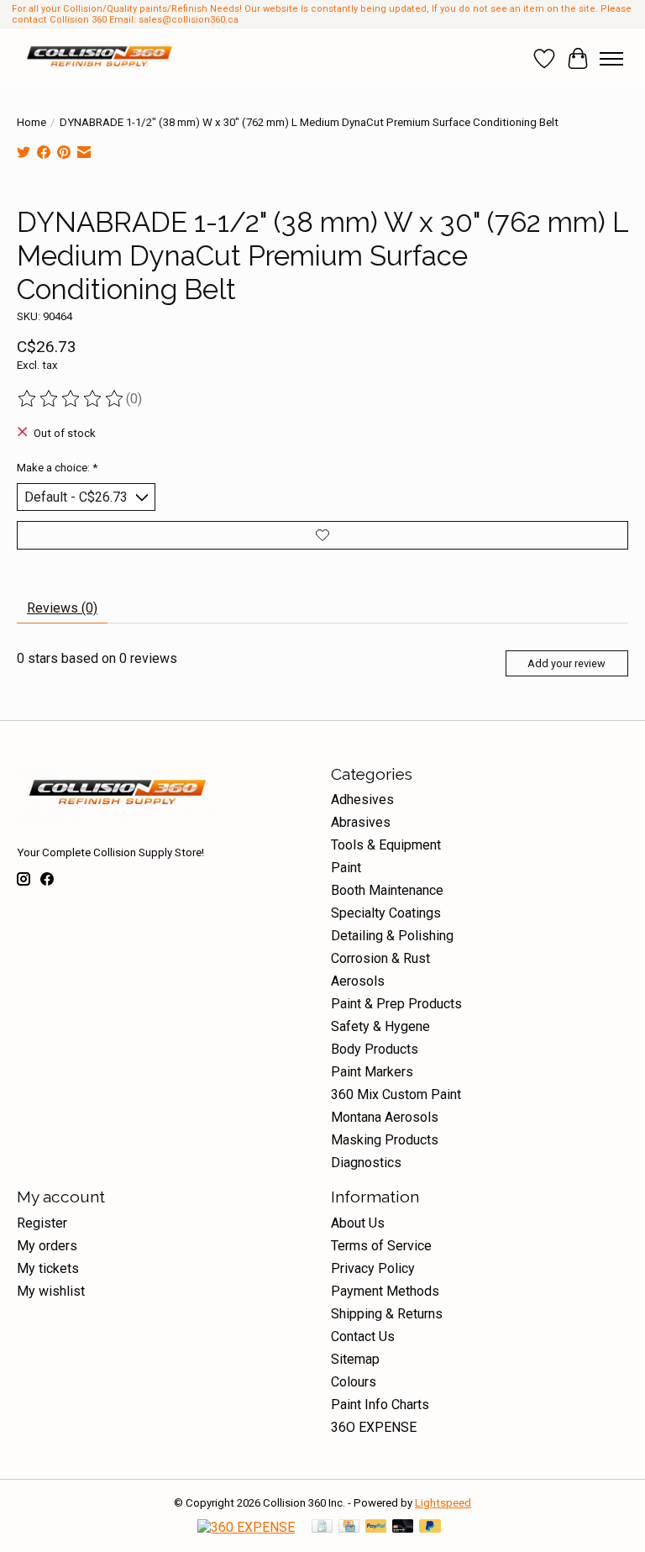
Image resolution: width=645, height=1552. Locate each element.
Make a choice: (57, 467)
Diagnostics (366, 1163)
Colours (353, 1382)
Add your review (566, 663)
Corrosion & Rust (380, 958)
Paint (346, 868)
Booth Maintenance (387, 890)
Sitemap (355, 1359)
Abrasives (361, 822)
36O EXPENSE (374, 1427)
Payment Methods (385, 1291)
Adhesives (362, 800)
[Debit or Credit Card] (403, 1527)
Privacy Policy (373, 1268)
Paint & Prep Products (396, 1004)
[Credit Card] (348, 1527)
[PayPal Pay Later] (430, 1527)
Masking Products (384, 1140)
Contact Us (363, 1336)
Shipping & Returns (387, 1314)
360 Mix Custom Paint (396, 1094)
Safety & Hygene (380, 1026)
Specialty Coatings (386, 913)
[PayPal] (376, 1527)
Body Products (374, 1049)
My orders (47, 1246)
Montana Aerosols (384, 1117)
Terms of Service (381, 1246)
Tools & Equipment (386, 845)
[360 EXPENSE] (246, 1527)
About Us (358, 1223)
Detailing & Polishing (392, 936)
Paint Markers (372, 1072)
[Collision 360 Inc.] (101, 59)
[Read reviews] (71, 399)
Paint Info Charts (380, 1405)
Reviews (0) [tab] (62, 608)
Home (31, 122)
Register (42, 1223)
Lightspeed (443, 1503)
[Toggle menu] (611, 59)
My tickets (48, 1268)
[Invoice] (322, 1527)
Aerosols (358, 981)
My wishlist (51, 1291)
